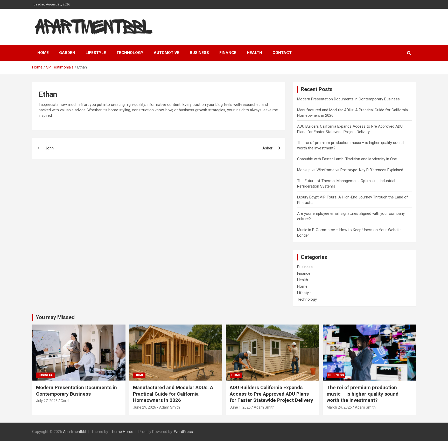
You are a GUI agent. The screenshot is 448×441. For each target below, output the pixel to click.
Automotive (166, 52)
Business (199, 52)
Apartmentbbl (74, 431)
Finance (227, 52)
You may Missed (55, 317)
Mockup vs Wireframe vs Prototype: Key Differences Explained (350, 170)
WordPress (183, 431)
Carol (65, 401)
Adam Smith (169, 407)
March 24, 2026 (339, 407)
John (49, 148)
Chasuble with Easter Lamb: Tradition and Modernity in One (347, 159)
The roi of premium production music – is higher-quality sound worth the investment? (362, 393)
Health (254, 52)
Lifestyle (96, 52)
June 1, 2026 (240, 407)
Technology (129, 52)
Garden (67, 52)
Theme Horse (121, 431)
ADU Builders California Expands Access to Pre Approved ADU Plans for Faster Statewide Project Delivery (271, 393)
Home (43, 52)
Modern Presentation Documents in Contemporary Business (348, 99)
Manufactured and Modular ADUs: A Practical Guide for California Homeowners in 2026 (173, 393)
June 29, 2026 (144, 407)
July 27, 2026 (47, 401)
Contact (282, 52)
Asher (267, 148)
